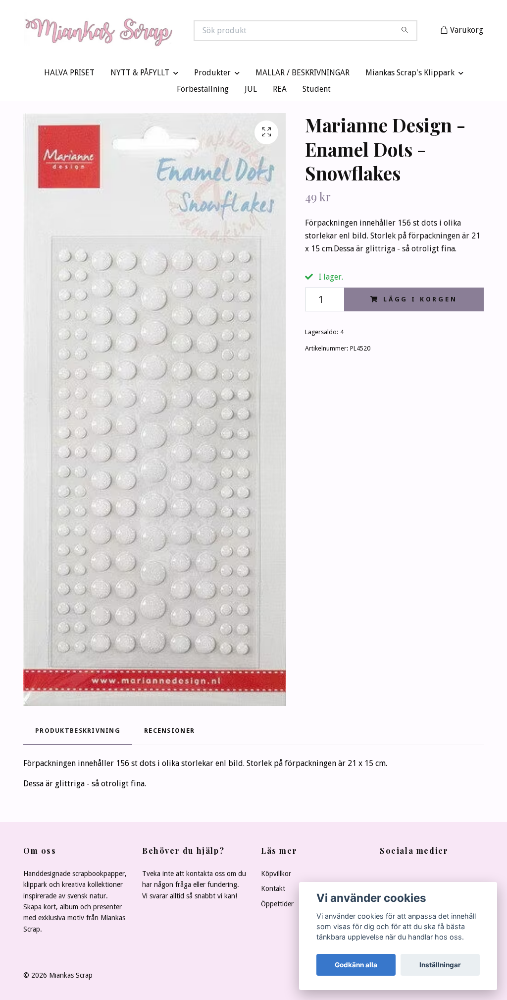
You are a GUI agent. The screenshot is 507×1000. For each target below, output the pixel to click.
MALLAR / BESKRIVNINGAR (302, 75)
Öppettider (277, 906)
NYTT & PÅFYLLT (139, 75)
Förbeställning (203, 91)
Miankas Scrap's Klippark (410, 75)
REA (280, 91)
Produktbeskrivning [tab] (77, 733)
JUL (251, 91)
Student (317, 91)
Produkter (212, 75)
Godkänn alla (356, 965)
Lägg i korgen (420, 301)
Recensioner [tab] (169, 733)
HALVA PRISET (69, 75)
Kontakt (273, 891)
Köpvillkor (276, 876)
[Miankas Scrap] (139, 31)
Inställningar (440, 965)
